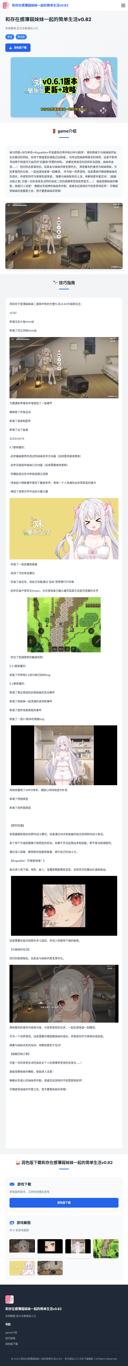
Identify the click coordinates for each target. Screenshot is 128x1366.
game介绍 (11, 1332)
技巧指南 (10, 1338)
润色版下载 (20, 47)
